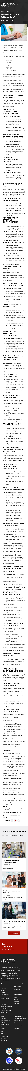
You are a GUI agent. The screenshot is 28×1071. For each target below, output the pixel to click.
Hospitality (3, 1004)
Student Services (18, 994)
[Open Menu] (25, 5)
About (2, 1016)
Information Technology (6, 1006)
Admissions (16, 999)
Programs (3, 984)
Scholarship (16, 1003)
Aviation (3, 990)
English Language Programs (5, 999)
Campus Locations (18, 1016)
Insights (3, 1033)
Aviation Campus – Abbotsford (18, 1027)
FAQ (2, 1026)
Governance (3, 1018)
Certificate (6, 865)
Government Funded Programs (5, 1021)
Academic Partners (5, 1024)
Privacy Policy (6, 1069)
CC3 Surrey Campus (18, 1020)
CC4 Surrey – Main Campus (20, 1018)
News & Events (4, 1036)
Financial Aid (17, 1001)
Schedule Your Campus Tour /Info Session (7, 1039)
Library (15, 997)
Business (3, 992)
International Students (19, 984)
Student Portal (17, 989)
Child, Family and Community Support (5, 995)
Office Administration (6, 1010)
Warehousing (4, 1012)
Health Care (3, 1002)
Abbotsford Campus (18, 1025)
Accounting (3, 986)
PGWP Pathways (17, 986)
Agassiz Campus (17, 1031)
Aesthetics (3, 988)
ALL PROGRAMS (14, 933)
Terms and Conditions (14, 1069)
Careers (3, 1028)
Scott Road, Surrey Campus (20, 1022)
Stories (2, 1031)
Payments (16, 992)
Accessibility (22, 1069)
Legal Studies (4, 1008)
